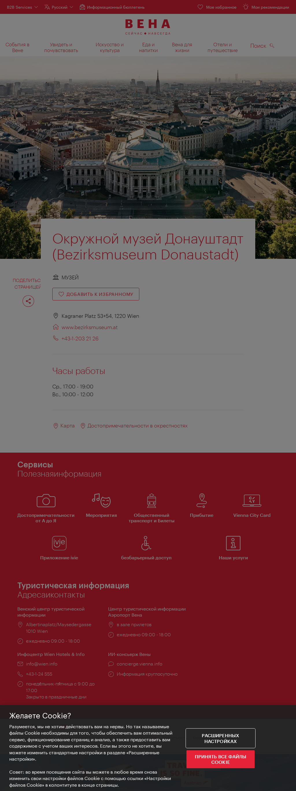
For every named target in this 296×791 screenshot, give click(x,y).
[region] (148, 748)
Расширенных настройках (220, 738)
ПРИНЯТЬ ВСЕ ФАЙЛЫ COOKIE (221, 759)
